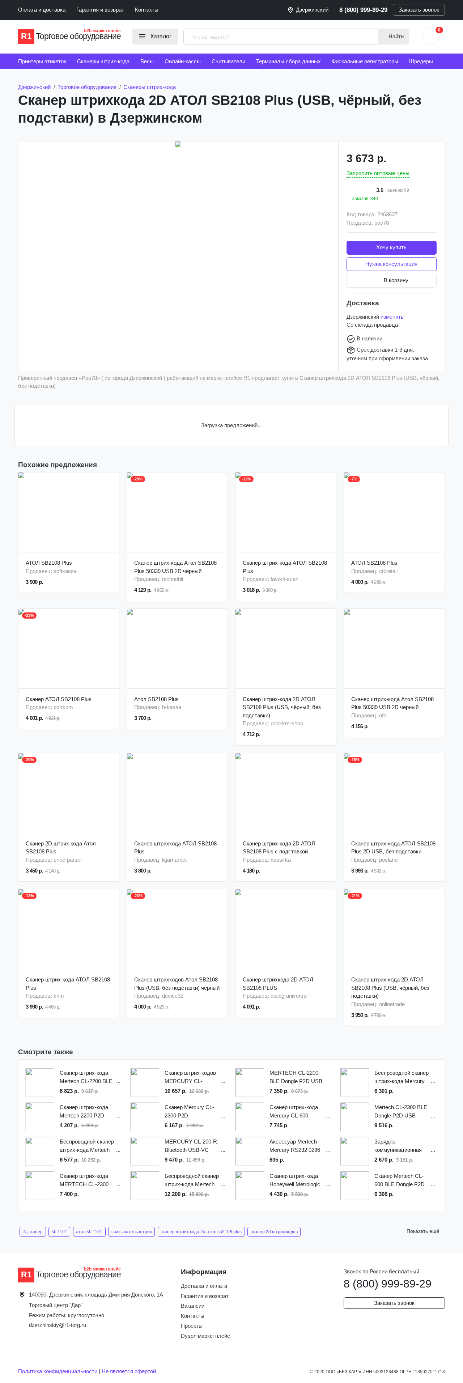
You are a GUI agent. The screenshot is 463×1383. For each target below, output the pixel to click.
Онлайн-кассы (183, 61)
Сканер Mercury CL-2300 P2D (189, 1111)
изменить (392, 317)
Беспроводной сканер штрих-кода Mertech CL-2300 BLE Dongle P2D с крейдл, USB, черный (192, 1180)
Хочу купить (391, 247)
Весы (147, 61)
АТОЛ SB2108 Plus (49, 563)
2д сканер (32, 1231)
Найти (395, 36)
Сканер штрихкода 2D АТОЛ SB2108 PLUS (278, 983)
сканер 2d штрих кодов (274, 1231)
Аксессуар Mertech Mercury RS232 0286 (294, 1145)
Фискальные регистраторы (365, 61)
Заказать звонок (419, 10)
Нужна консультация (391, 264)
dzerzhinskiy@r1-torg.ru (57, 1325)
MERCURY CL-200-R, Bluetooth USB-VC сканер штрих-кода (191, 1146)
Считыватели (228, 61)
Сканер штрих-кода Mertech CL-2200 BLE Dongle (86, 1077)
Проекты (192, 1326)
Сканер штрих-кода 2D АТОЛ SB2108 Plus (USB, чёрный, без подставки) (282, 707)
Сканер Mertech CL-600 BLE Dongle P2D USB (399, 1180)
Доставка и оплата (204, 1286)
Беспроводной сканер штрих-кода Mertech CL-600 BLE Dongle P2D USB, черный (87, 1146)
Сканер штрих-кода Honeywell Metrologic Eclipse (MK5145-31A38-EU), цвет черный (294, 1180)
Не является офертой (129, 1371)
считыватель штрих (131, 1231)
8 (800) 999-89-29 (363, 10)
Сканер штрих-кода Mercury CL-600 (293, 1111)
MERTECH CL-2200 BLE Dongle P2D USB (295, 1077)
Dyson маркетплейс (205, 1336)
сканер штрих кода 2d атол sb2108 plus (201, 1231)
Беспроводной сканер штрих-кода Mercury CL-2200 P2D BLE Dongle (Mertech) (401, 1077)
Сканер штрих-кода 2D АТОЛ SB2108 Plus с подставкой (279, 847)
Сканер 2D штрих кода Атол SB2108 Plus (61, 847)
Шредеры (421, 61)
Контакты (146, 10)
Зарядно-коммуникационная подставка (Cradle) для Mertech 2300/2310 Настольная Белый (398, 1146)
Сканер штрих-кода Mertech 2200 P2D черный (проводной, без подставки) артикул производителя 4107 (85, 1112)
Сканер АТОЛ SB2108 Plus (59, 699)
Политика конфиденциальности (57, 1371)
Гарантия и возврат (100, 10)
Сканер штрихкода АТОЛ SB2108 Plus (175, 847)
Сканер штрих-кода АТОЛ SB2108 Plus (285, 567)
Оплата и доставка (41, 10)
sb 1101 (59, 1231)
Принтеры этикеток (42, 61)
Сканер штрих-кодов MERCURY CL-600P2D (190, 1077)
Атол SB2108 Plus (156, 699)
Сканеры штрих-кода (103, 61)
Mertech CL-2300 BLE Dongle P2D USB (400, 1111)
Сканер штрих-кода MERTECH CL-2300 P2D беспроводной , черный (85, 1180)
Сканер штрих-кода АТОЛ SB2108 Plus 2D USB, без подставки (393, 847)
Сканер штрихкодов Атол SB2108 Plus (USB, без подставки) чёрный (177, 983)
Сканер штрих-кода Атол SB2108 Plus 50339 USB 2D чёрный (175, 567)
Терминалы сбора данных (288, 61)
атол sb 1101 (89, 1231)
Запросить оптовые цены (378, 173)
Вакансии (192, 1306)
